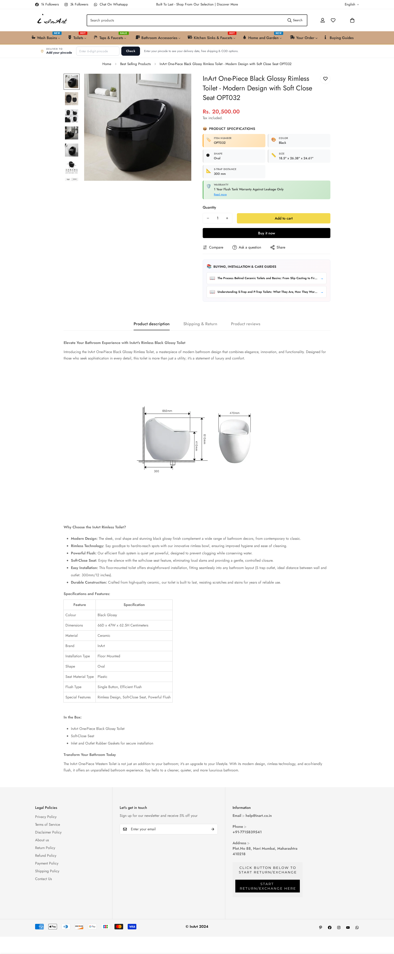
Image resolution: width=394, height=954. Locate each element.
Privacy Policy (46, 816)
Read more (220, 194)
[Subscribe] (213, 829)
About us (42, 840)
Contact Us (43, 878)
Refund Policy (45, 855)
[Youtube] (348, 927)
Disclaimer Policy (48, 832)
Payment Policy (46, 863)
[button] (340, 20)
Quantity (209, 207)
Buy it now (266, 233)
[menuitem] (46, 37)
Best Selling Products (135, 63)
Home (106, 63)
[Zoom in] (181, 83)
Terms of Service (47, 824)
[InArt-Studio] (51, 20)
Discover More (227, 4)
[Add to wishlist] (325, 79)
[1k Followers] (330, 927)
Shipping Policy (47, 871)
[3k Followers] (339, 927)
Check (130, 51)
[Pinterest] (320, 927)
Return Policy (45, 847)
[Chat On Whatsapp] (357, 927)
